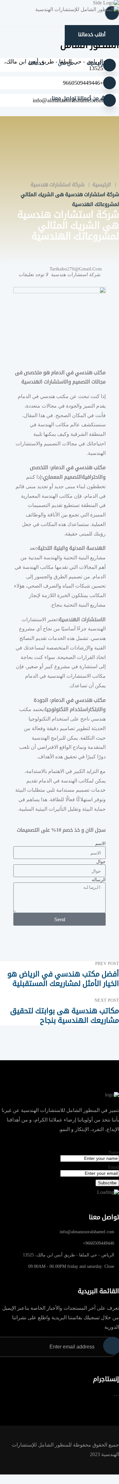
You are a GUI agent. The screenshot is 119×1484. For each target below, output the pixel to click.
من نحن (66, 63)
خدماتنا (36, 63)
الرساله (99, 879)
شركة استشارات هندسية (76, 274)
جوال (101, 861)
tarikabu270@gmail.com (76, 268)
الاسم (100, 843)
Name (114, 1152)
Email (113, 1167)
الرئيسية (97, 63)
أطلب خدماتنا (92, 34)
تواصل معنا (64, 98)
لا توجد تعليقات (34, 274)
